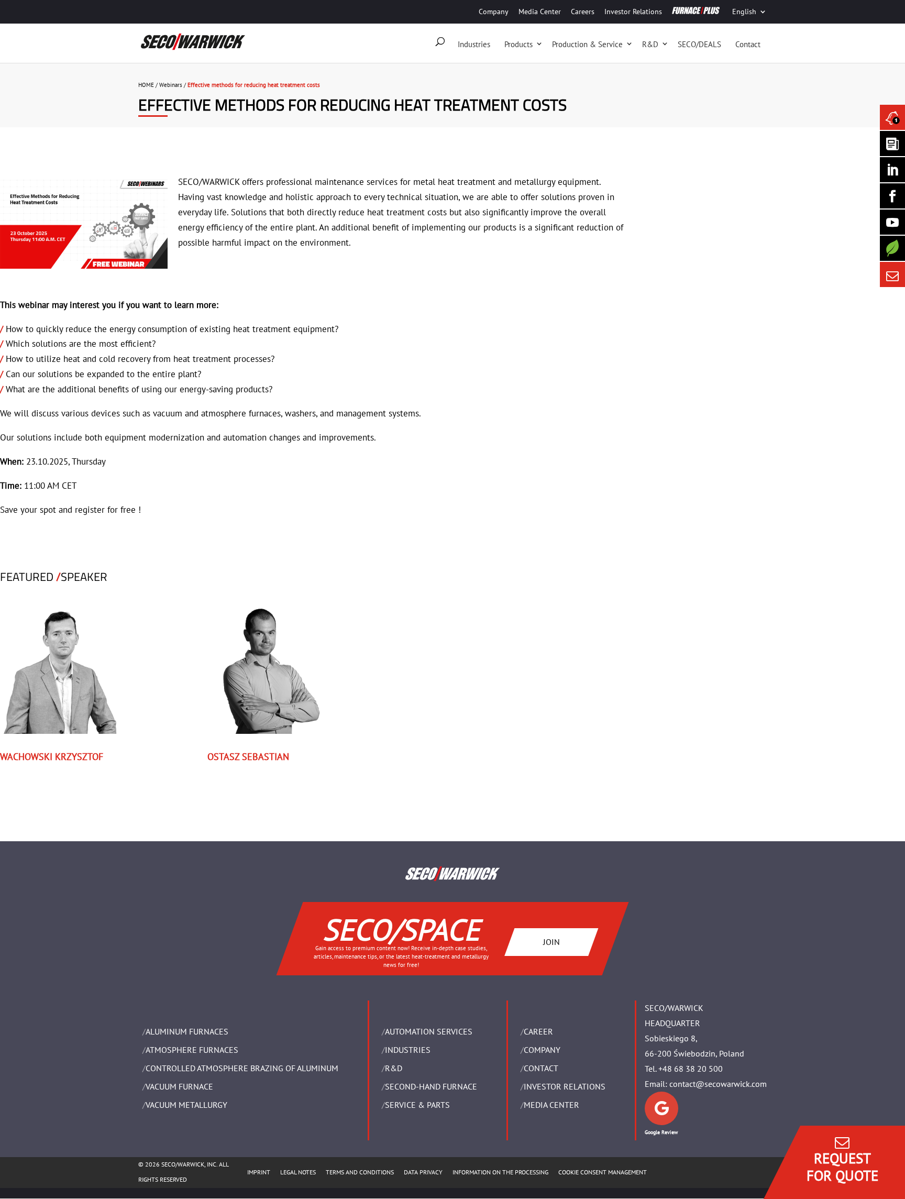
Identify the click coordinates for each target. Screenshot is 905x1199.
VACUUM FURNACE (179, 1086)
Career (538, 1031)
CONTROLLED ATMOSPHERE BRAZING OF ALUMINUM (242, 1068)
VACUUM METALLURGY (186, 1104)
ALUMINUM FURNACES (187, 1031)
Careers (582, 11)
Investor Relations (633, 11)
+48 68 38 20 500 (690, 1068)
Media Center (539, 11)
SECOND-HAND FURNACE (431, 1086)
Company (494, 11)
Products (518, 44)
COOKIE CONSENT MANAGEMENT (602, 1172)
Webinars (170, 85)
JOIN (551, 942)
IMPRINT (258, 1172)
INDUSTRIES (408, 1049)
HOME (146, 85)
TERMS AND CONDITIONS (360, 1172)
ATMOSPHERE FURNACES (192, 1049)
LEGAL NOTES (298, 1172)
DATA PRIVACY (423, 1172)
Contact (747, 44)
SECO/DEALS (699, 44)
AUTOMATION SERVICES (428, 1031)
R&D (650, 44)
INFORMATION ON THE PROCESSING (500, 1172)
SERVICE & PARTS (417, 1104)
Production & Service (587, 44)
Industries (474, 44)
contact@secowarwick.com (718, 1084)
